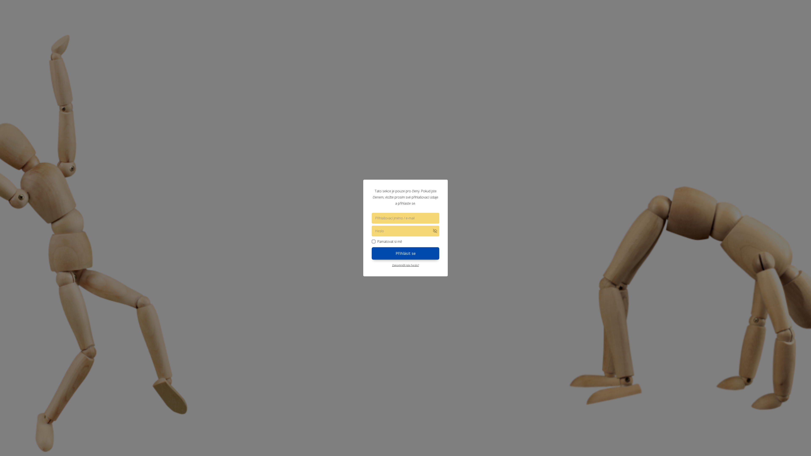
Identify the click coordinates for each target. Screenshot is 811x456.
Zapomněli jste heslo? (405, 265)
